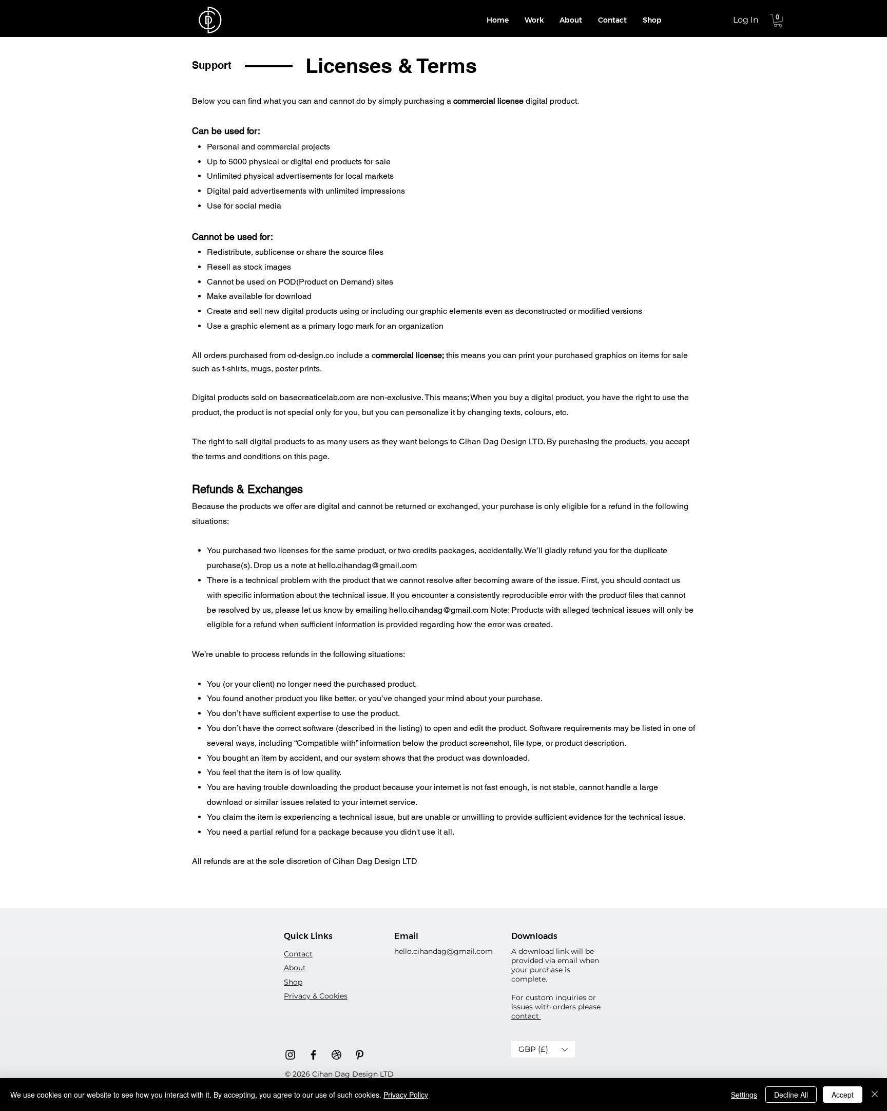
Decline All (791, 1094)
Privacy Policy (405, 1094)
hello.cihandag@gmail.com (367, 565)
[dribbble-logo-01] (336, 1054)
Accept (843, 1094)
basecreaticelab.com (317, 397)
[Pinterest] (359, 1054)
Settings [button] (744, 1094)
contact (526, 1016)
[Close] (875, 1094)
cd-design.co (310, 355)
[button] (777, 20)
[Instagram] (290, 1054)
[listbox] (543, 1049)
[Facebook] (313, 1054)
